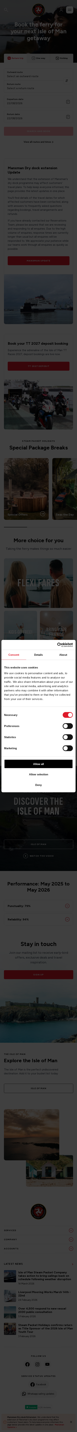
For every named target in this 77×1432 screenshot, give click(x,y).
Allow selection (38, 774)
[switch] (68, 726)
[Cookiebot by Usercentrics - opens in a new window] (57, 644)
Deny (38, 784)
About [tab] (63, 654)
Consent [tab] (13, 654)
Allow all (38, 763)
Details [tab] (38, 654)
